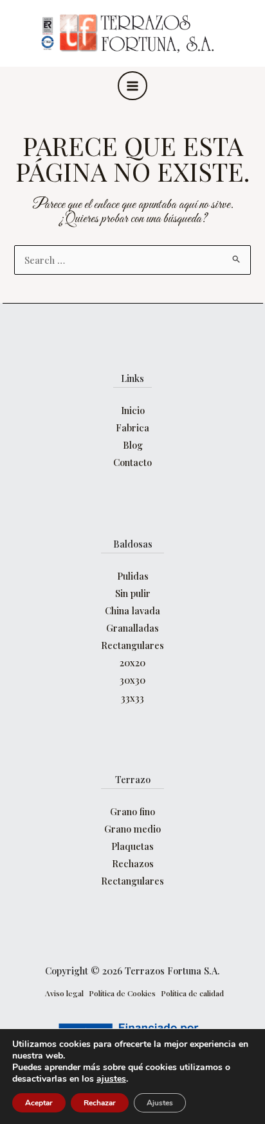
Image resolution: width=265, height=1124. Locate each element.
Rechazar (100, 1103)
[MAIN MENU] (132, 86)
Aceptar (39, 1103)
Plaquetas (132, 846)
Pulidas (133, 575)
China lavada (132, 610)
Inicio (133, 410)
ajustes (111, 1079)
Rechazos (133, 863)
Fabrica (132, 427)
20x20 (132, 662)
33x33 (132, 697)
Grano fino (132, 811)
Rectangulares (132, 645)
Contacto (132, 462)
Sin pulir (133, 593)
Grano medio (132, 828)
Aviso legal (64, 993)
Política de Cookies (122, 993)
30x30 (132, 679)
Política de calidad (192, 993)
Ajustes (160, 1103)
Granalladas (132, 627)
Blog (133, 444)
